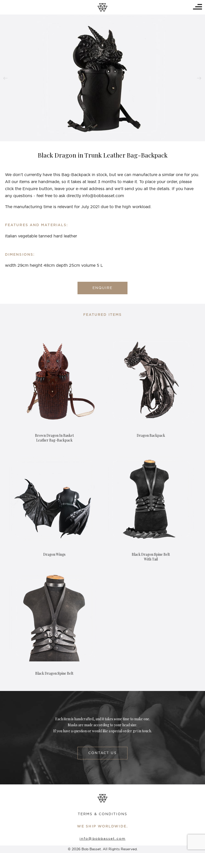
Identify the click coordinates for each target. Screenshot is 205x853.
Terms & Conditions (102, 814)
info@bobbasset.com (103, 838)
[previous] (5, 78)
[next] (199, 78)
